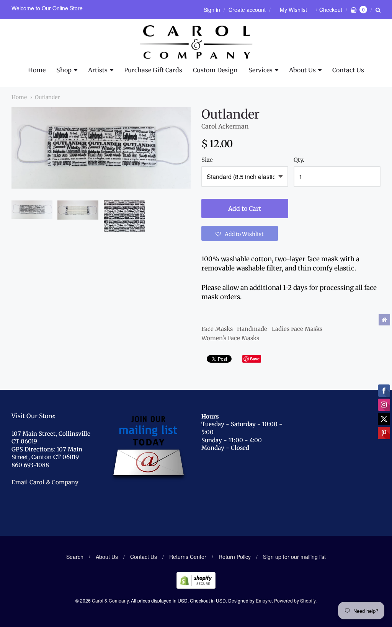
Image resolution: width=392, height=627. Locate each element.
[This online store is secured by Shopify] (196, 586)
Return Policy (235, 556)
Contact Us (348, 70)
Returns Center (187, 556)
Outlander (47, 97)
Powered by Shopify (294, 600)
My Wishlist (293, 9)
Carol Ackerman (225, 126)
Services (260, 70)
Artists (98, 70)
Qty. (299, 160)
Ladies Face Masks (297, 328)
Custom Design (215, 70)
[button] (239, 233)
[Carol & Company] (196, 42)
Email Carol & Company (44, 482)
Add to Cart (244, 208)
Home (37, 70)
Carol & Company (110, 600)
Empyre (264, 600)
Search (74, 556)
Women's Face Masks (230, 338)
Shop (64, 70)
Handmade (252, 328)
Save (255, 359)
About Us (302, 70)
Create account (247, 9)
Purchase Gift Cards (153, 70)
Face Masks (217, 328)
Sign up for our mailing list (294, 556)
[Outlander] (31, 209)
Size (207, 160)
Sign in (212, 9)
